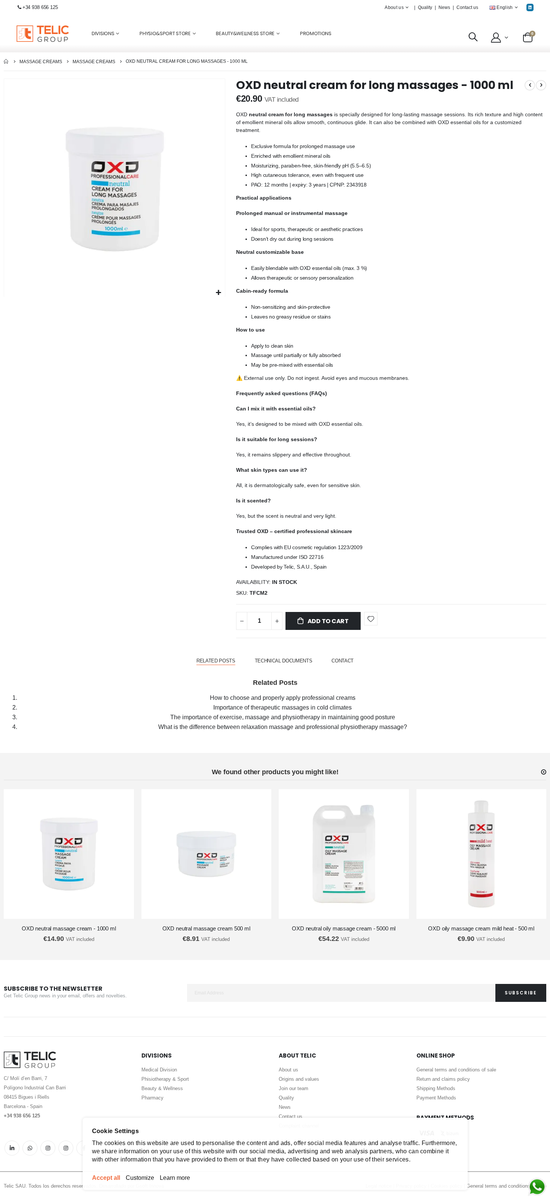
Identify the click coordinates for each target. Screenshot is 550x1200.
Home (6, 61)
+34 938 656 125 (40, 7)
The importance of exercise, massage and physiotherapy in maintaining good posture (282, 717)
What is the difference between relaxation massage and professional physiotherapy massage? (282, 727)
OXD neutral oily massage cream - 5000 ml (343, 928)
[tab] (215, 661)
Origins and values (299, 1079)
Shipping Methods (435, 1088)
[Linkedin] (530, 7)
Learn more (175, 1178)
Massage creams (40, 61)
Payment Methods (436, 1098)
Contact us (467, 7)
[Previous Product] (530, 85)
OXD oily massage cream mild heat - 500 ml (481, 928)
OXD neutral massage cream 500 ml (206, 928)
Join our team (293, 1088)
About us (288, 1070)
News (444, 7)
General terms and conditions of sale (456, 1070)
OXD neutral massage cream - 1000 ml (69, 928)
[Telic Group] (42, 33)
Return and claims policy (443, 1079)
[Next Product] (541, 85)
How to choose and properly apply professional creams (282, 698)
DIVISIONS (103, 33)
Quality (425, 7)
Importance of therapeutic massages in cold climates (282, 707)
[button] (499, 37)
